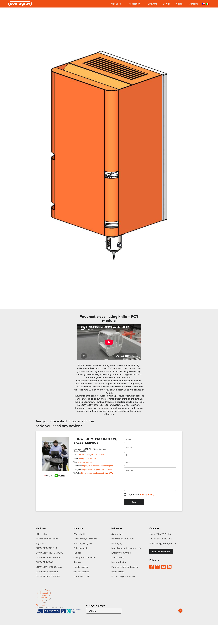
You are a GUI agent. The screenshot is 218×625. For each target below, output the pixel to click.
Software (152, 3)
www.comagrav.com (86, 462)
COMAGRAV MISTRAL (47, 571)
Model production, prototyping (126, 548)
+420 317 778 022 (83, 455)
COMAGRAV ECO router (48, 557)
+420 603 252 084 (98, 455)
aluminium (91, 538)
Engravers (41, 543)
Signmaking (117, 534)
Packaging (116, 543)
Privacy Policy (147, 494)
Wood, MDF (79, 534)
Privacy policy (41, 605)
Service (166, 3)
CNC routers (42, 534)
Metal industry (118, 562)
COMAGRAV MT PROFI (48, 576)
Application (134, 3)
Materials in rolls (81, 576)
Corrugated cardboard (84, 557)
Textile (76, 567)
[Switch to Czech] (203, 4)
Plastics (77, 543)
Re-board (78, 562)
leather (84, 567)
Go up (180, 611)
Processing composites (123, 576)
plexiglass (87, 543)
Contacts (193, 3)
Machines (116, 3)
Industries (116, 528)
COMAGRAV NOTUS (46, 548)
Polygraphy (117, 538)
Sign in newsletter (161, 551)
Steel (76, 538)
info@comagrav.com (87, 458)
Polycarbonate (80, 548)
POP (131, 538)
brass (82, 538)
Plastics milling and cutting (125, 567)
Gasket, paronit (81, 571)
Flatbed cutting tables (47, 538)
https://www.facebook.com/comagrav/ (97, 466)
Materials (78, 528)
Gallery (179, 3)
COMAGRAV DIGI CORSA (49, 567)
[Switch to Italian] (207, 4)
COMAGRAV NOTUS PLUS (49, 552)
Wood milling (117, 557)
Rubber (77, 552)
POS (126, 538)
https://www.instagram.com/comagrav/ (98, 469)
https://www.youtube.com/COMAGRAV (97, 473)
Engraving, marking (121, 552)
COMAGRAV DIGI (44, 562)
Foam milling (117, 571)
